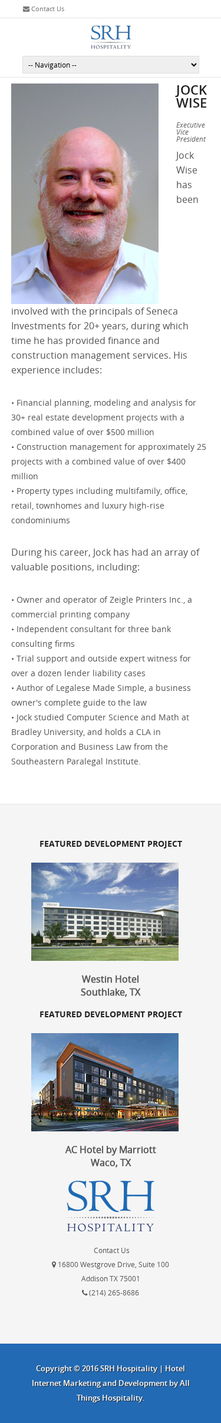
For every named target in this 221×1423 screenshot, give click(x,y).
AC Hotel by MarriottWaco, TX (110, 1156)
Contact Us (46, 8)
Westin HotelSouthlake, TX (110, 985)
